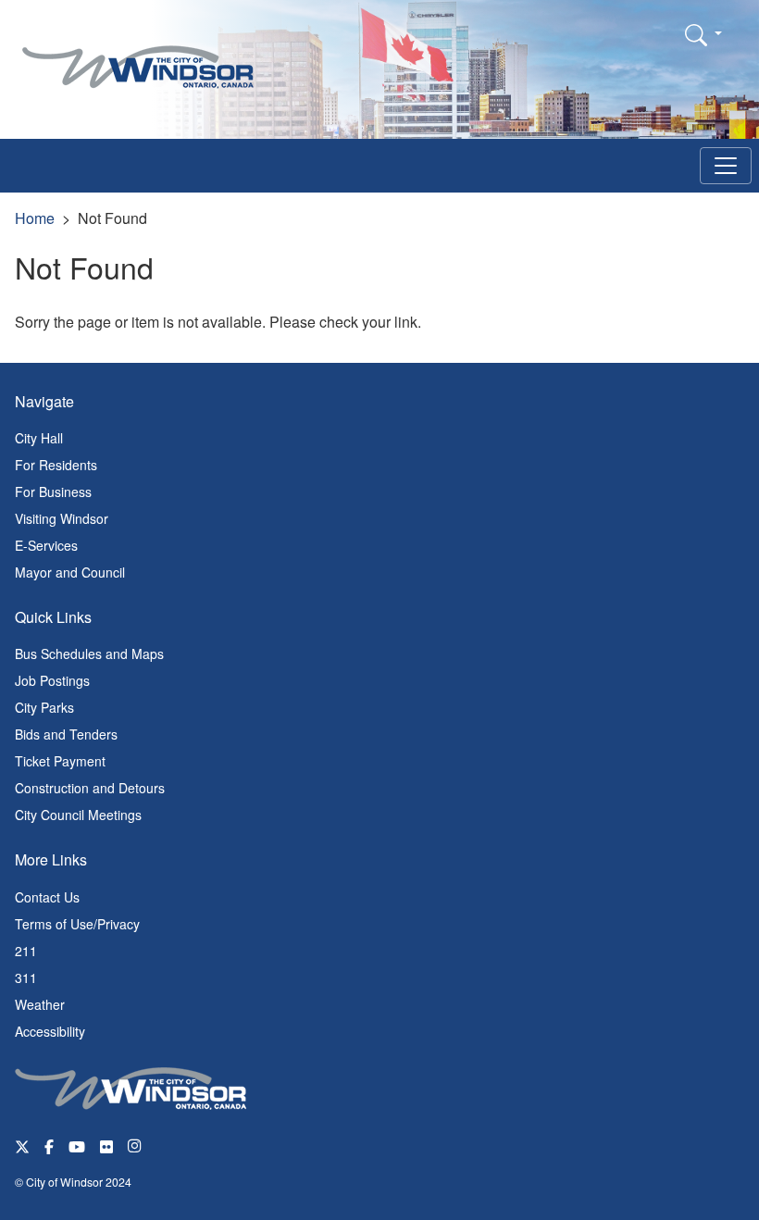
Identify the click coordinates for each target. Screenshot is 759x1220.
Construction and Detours (90, 787)
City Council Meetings (78, 814)
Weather (40, 1004)
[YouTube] (76, 1145)
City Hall (39, 438)
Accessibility (50, 1031)
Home (35, 218)
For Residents (56, 464)
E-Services (46, 545)
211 (26, 950)
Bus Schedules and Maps (89, 653)
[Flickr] (106, 1145)
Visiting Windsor (61, 518)
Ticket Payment (60, 761)
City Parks (44, 707)
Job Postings (52, 680)
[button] (703, 34)
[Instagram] (136, 1145)
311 (26, 977)
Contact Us (47, 897)
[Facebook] (49, 1145)
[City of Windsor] (138, 53)
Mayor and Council (70, 572)
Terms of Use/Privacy (77, 924)
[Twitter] (22, 1145)
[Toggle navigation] (726, 165)
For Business (53, 491)
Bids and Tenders (66, 734)
